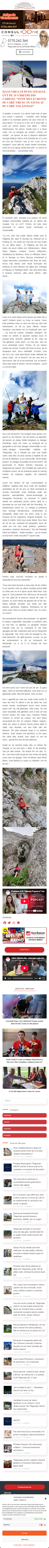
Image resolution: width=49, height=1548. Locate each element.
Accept (24, 1533)
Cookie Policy (18, 1545)
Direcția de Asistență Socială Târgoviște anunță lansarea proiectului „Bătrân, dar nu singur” (27, 1216)
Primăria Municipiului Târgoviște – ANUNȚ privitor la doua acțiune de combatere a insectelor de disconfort (28, 1166)
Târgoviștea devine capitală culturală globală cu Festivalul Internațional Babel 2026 (29, 1463)
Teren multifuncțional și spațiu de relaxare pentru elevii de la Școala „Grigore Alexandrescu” (28, 1151)
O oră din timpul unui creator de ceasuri (24, 1091)
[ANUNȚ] (8, 1421)
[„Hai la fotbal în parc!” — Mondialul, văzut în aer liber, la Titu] (8, 1390)
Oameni (7, 1129)
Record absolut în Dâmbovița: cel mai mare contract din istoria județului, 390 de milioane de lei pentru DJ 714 (29, 1328)
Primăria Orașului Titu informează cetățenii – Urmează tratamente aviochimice (27, 1447)
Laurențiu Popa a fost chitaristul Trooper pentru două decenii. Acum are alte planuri (24, 1022)
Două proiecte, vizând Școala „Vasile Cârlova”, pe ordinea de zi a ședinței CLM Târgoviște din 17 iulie (29, 1375)
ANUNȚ (16, 1420)
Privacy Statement (28, 1545)
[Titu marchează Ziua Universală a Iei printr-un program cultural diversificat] (8, 1434)
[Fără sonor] (40, 978)
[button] (45, 1498)
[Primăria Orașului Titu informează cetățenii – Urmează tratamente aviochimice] (8, 1448)
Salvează (24, 1539)
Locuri (6, 1122)
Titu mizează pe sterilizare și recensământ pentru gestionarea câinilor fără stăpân (27, 1182)
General (7, 1115)
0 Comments (28, 1156)
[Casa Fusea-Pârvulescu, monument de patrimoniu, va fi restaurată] (8, 1361)
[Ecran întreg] (44, 978)
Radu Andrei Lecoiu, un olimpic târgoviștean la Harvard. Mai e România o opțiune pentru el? (24, 1060)
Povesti (7, 1135)
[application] (25, 968)
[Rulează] (5, 978)
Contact (24, 950)
